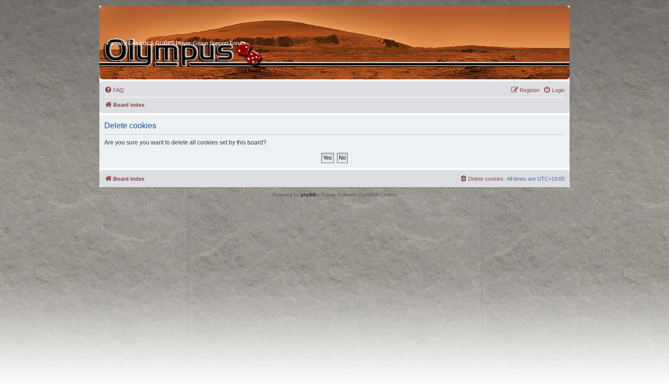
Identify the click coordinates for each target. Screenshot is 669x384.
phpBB (308, 194)
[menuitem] (114, 90)
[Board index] (144, 24)
